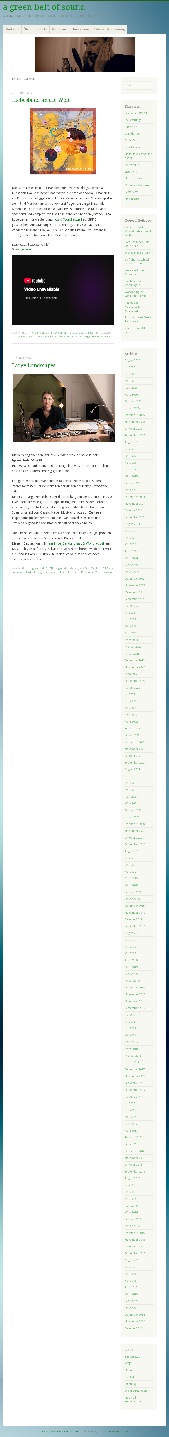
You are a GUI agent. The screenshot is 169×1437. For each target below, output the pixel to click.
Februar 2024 (133, 565)
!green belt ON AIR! (43, 332)
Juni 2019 (130, 946)
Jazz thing (130, 1384)
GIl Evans (108, 568)
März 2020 (131, 885)
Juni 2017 (130, 1110)
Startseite (12, 29)
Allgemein (61, 332)
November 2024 (135, 503)
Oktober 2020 (133, 837)
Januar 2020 (132, 899)
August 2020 (132, 851)
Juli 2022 (130, 694)
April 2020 (131, 878)
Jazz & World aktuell (67, 219)
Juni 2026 (130, 374)
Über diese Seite (35, 29)
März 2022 (131, 722)
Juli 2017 (130, 1103)
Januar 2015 (132, 1308)
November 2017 (135, 1076)
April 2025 (131, 469)
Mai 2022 (130, 708)
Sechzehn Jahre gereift (138, 253)
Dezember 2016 (135, 1151)
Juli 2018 (130, 1021)
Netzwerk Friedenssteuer (134, 1399)
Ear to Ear (131, 140)
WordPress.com (118, 1431)
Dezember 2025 (135, 415)
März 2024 (131, 558)
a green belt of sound (44, 7)
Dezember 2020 (135, 824)
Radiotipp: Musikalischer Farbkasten (133, 306)
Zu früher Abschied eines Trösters (137, 261)
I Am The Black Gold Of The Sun (137, 244)
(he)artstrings (133, 120)
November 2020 (135, 831)
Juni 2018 (130, 1028)
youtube (26, 249)
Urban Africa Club (136, 1391)
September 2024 (135, 517)
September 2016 (135, 1171)
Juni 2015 (130, 1274)
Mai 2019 (130, 953)
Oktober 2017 (133, 1083)
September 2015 (135, 1253)
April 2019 (131, 960)
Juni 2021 (130, 783)
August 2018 (132, 1015)
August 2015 (132, 1260)
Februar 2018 (133, 1056)
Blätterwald (60, 29)
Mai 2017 (130, 1117)
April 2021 (131, 797)
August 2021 (132, 769)
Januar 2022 (132, 735)
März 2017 (131, 1130)
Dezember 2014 (135, 1315)
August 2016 (132, 1178)
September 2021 (135, 762)
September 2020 (135, 844)
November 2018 (135, 994)
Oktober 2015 (133, 1246)
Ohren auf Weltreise (137, 185)
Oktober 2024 (133, 510)
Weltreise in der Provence (134, 272)
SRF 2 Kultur (87, 572)
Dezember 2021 (135, 742)
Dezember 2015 (135, 1233)
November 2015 (135, 1240)
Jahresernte (92, 332)
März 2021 (131, 803)
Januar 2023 (132, 653)
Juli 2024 (130, 531)
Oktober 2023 (133, 592)
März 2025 (131, 476)
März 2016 (131, 1212)
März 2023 (131, 640)
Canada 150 (132, 133)
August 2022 (132, 687)
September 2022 (135, 681)
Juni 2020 (130, 865)
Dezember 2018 (135, 987)
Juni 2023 (130, 619)
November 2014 (135, 1321)
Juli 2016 (130, 1185)
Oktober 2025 (133, 428)
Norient (129, 1370)
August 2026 (132, 360)
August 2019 (132, 933)
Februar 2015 (133, 1301)
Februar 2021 (133, 810)
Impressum (81, 29)
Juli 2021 (130, 776)
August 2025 (132, 442)
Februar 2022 (133, 728)
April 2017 (131, 1124)
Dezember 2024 (135, 497)
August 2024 (132, 524)
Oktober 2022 (133, 674)
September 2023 (135, 599)
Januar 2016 (132, 1226)
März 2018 (131, 1049)
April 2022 (131, 715)
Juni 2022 (130, 701)
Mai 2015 (130, 1280)
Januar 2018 (132, 1062)
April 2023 (131, 633)
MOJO (128, 1363)
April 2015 (131, 1287)
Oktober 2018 (133, 1001)
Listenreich (131, 171)
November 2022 (135, 667)
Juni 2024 (130, 538)
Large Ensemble (93, 336)
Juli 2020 (130, 858)
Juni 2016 (130, 1192)
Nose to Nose (133, 178)
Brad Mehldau (93, 568)
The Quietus (132, 1357)
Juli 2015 (130, 1267)
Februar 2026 (133, 401)
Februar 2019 (133, 974)
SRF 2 (107, 336)
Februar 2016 (133, 1219)
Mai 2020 (130, 872)
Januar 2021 (132, 817)
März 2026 (131, 394)
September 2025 (135, 435)
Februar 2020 (133, 892)
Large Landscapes (33, 365)
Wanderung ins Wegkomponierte (136, 294)
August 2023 (132, 606)
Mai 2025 (130, 463)
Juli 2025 (130, 449)
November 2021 (135, 749)
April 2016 (131, 1205)
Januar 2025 (132, 490)
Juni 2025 (130, 456)
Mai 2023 (130, 626)
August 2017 (132, 1096)
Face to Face (76, 332)
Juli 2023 (130, 613)
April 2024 (131, 551)
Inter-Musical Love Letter (42, 336)
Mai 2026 (130, 381)
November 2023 (135, 585)
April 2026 (131, 388)
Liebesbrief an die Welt (41, 100)
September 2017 (135, 1090)
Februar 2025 (133, 483)
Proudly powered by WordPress (59, 1431)
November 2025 (135, 422)
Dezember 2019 (135, 906)
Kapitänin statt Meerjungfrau (134, 283)
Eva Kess (21, 336)
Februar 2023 (133, 647)
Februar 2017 (133, 1137)
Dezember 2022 (135, 660)
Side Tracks (132, 199)
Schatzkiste (131, 192)
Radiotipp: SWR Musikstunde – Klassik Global (138, 231)
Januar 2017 (132, 1144)
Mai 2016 (130, 1199)
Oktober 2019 (133, 919)
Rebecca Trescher (68, 572)
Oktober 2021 (133, 756)
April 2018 (131, 1042)
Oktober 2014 (133, 1328)
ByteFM (129, 1377)
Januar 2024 (132, 572)
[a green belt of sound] (84, 54)
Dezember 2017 (135, 1069)
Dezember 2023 (135, 578)
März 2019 (131, 967)
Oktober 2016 (133, 1165)
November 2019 (135, 912)
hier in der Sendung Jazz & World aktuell (76, 543)
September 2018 (135, 1008)
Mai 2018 (130, 1035)
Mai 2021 (130, 790)
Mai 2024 (130, 544)
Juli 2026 (130, 367)
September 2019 (135, 926)
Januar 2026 (132, 408)
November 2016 (135, 1158)
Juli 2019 (130, 940)
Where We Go (103, 572)
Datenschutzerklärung (109, 29)
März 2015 (131, 1294)
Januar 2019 (132, 981)
